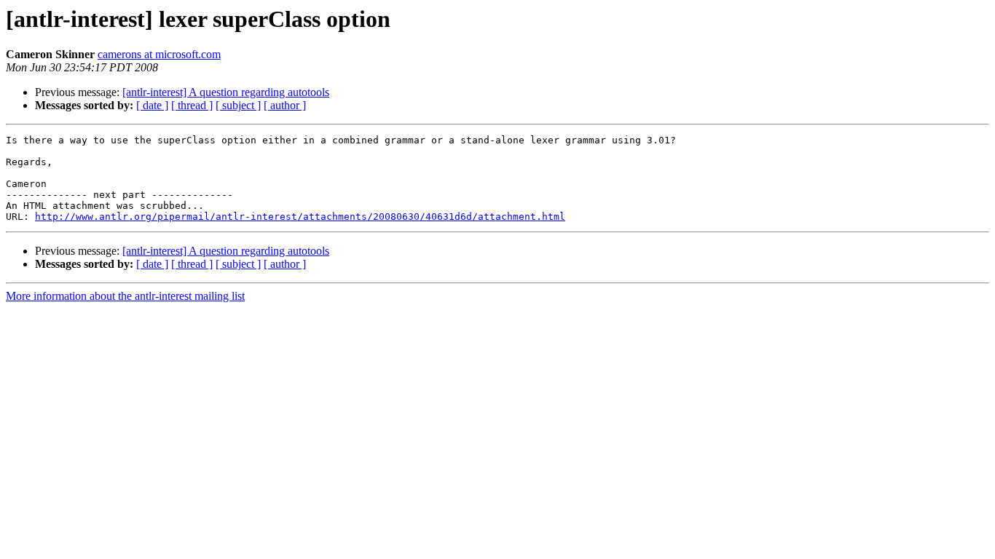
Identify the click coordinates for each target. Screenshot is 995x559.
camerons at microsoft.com (159, 54)
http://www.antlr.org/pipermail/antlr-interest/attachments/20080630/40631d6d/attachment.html (300, 216)
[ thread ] (192, 105)
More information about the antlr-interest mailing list (125, 296)
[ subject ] (238, 105)
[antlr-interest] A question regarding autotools (225, 92)
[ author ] (285, 105)
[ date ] (152, 105)
